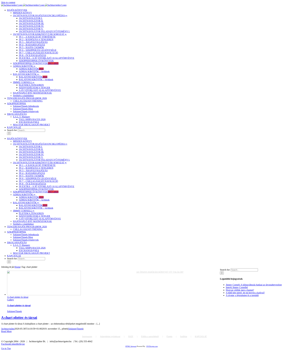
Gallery (10, 299)
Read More (6, 331)
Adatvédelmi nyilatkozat (110, 336)
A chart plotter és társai (17, 297)
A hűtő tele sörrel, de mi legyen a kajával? (245, 292)
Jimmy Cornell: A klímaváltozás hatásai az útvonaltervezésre (254, 284)
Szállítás (183, 336)
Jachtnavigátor (8, 328)
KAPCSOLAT (201, 336)
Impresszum (87, 336)
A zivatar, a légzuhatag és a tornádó (242, 295)
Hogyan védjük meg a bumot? (240, 290)
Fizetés (169, 336)
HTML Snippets (130, 346)
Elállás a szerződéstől (150, 336)
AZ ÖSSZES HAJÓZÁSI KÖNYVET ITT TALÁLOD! (160, 272)
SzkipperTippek (14, 311)
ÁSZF (130, 336)
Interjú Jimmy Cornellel (237, 287)
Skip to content (8, 2)
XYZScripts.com (152, 346)
